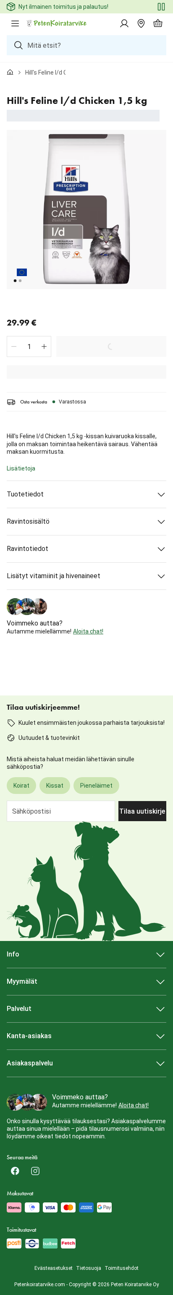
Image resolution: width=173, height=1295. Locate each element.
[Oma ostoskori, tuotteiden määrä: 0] (157, 23)
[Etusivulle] (10, 72)
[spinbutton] (29, 346)
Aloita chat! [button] (88, 631)
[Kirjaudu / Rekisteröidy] (124, 23)
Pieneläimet (96, 785)
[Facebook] (15, 1171)
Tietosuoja (88, 1268)
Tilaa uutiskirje (142, 811)
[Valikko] (15, 23)
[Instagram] (35, 1171)
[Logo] (57, 23)
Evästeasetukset (53, 1268)
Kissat (54, 785)
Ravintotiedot (27, 549)
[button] (14, 346)
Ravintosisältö (28, 521)
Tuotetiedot (25, 494)
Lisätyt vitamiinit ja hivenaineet (53, 576)
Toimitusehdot (122, 1268)
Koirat (21, 785)
